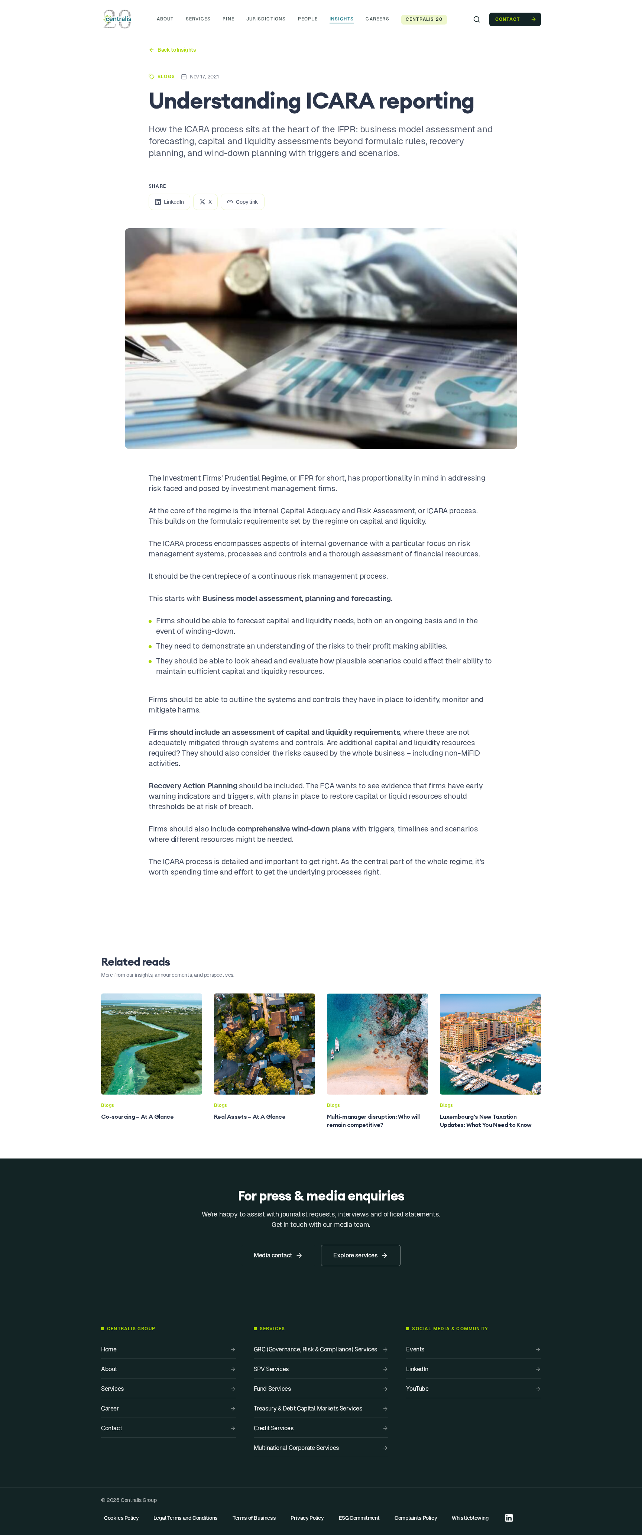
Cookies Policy (121, 1518)
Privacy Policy (307, 1518)
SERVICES (198, 19)
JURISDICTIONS (266, 19)
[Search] (476, 19)
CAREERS (377, 19)
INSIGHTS (342, 19)
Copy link (247, 202)
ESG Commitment (359, 1518)
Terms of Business (254, 1518)
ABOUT (165, 19)
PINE (228, 19)
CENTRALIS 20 (424, 19)
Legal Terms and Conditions (185, 1518)
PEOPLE (308, 19)
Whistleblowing (470, 1518)
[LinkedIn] (509, 1518)
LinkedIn (174, 202)
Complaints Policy (416, 1518)
